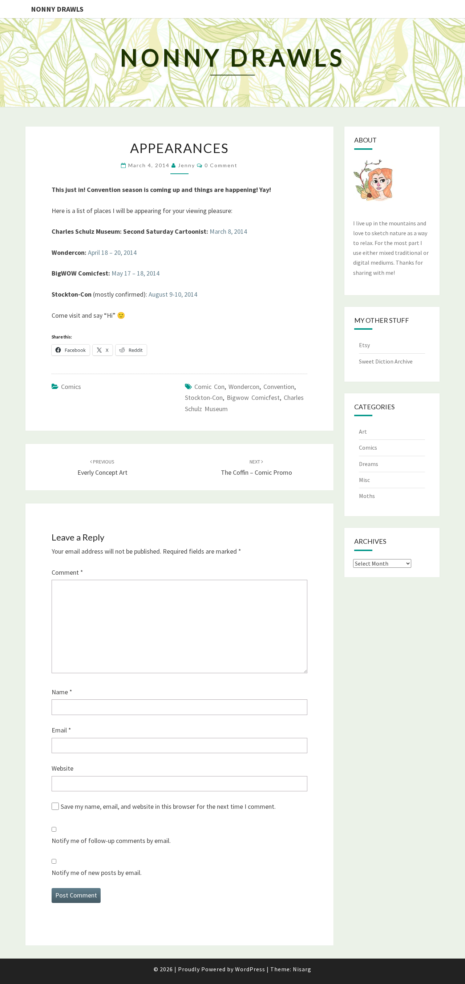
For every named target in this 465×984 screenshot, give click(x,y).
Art (363, 431)
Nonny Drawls (57, 8)
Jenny (186, 165)
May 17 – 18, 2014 (135, 273)
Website (62, 768)
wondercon (244, 386)
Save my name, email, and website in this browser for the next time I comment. (168, 806)
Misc (364, 479)
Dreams (368, 463)
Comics (71, 386)
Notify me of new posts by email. (97, 872)
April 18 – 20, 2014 (112, 252)
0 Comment (221, 165)
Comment (67, 572)
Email (61, 730)
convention (278, 386)
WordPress (250, 969)
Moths (367, 495)
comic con (209, 386)
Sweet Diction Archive (386, 361)
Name (62, 692)
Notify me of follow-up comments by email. (111, 840)
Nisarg (302, 969)
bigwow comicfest (253, 397)
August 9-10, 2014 (173, 294)
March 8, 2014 (228, 231)
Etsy (364, 345)
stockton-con (204, 397)
